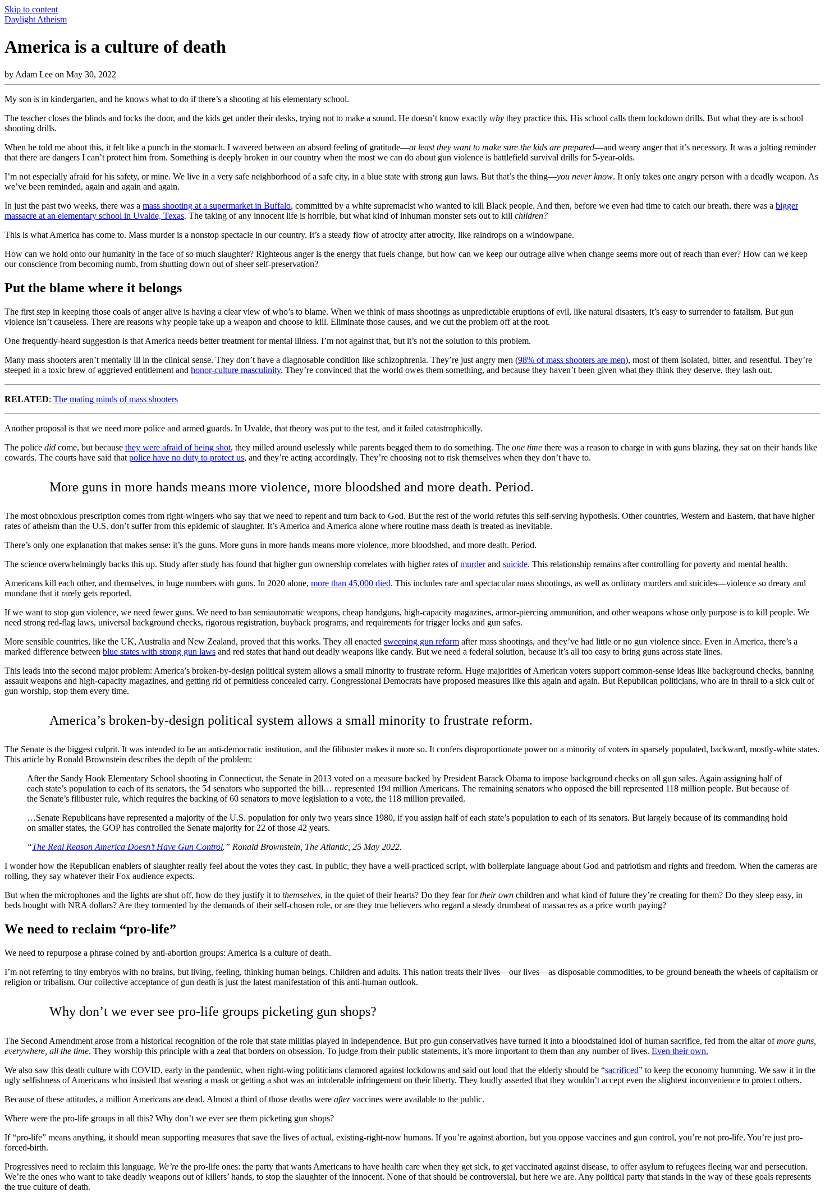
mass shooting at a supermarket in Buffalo (217, 205)
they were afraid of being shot (178, 447)
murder (472, 564)
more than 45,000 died (351, 583)
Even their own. (680, 1051)
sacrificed (622, 1070)
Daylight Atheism (35, 19)
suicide (515, 564)
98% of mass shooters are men (571, 360)
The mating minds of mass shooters (115, 399)
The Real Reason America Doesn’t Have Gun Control (127, 847)
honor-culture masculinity (236, 370)
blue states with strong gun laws (159, 651)
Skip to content (31, 9)
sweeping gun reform (421, 641)
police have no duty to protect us (186, 457)
